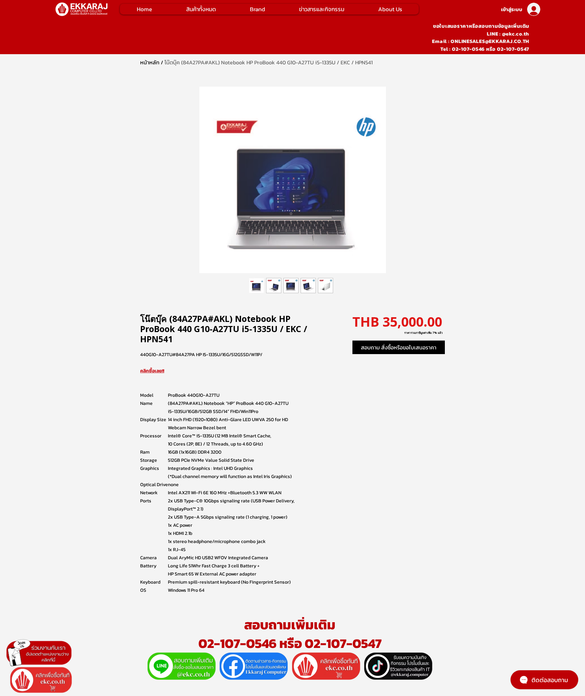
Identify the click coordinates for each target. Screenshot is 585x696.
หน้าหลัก (149, 62)
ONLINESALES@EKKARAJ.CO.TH (490, 41)
